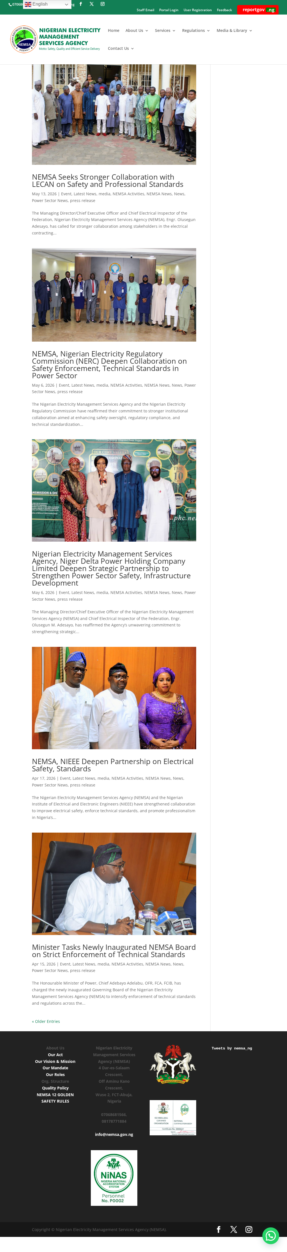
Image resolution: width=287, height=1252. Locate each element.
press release (82, 200)
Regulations (193, 31)
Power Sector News (50, 200)
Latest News (85, 193)
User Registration (198, 10)
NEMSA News (159, 193)
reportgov (258, 9)
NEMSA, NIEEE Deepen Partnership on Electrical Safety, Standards (113, 765)
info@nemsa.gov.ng (114, 1134)
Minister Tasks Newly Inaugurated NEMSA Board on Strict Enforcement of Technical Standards (114, 950)
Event (66, 193)
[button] (270, 1235)
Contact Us (118, 48)
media (104, 193)
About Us (134, 31)
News (179, 193)
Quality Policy (55, 1088)
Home (113, 31)
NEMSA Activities (128, 193)
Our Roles (55, 1074)
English (39, 4)
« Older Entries (46, 1021)
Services (162, 31)
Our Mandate (55, 1067)
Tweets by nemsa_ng (232, 1048)
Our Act (55, 1054)
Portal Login (169, 10)
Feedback (224, 10)
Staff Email (145, 10)
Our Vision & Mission (55, 1061)
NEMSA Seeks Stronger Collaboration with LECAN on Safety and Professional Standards (107, 180)
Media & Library (232, 31)
